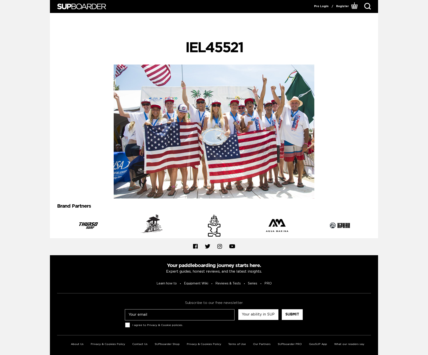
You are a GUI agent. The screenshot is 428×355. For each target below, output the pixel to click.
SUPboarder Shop (167, 344)
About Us (77, 344)
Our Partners (262, 344)
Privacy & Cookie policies (164, 325)
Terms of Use (237, 344)
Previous (53, 226)
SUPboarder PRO (290, 344)
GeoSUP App (318, 344)
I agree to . (157, 325)
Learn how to (166, 283)
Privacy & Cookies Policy (108, 344)
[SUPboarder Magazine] (81, 7)
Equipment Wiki (196, 283)
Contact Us (140, 344)
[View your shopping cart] (355, 6)
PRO (268, 283)
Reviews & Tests (228, 283)
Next (374, 226)
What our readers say (349, 344)
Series (252, 283)
